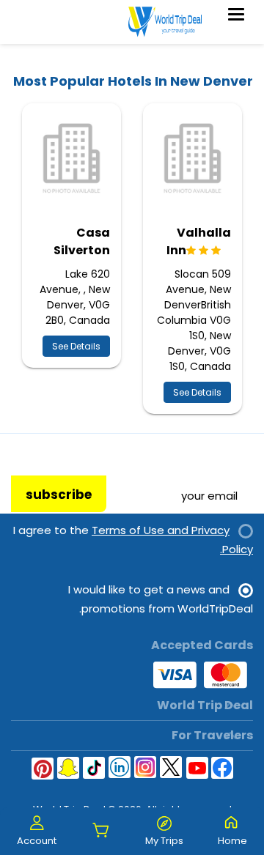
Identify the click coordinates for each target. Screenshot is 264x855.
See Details (197, 392)
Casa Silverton (82, 241)
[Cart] (101, 831)
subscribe (59, 494)
